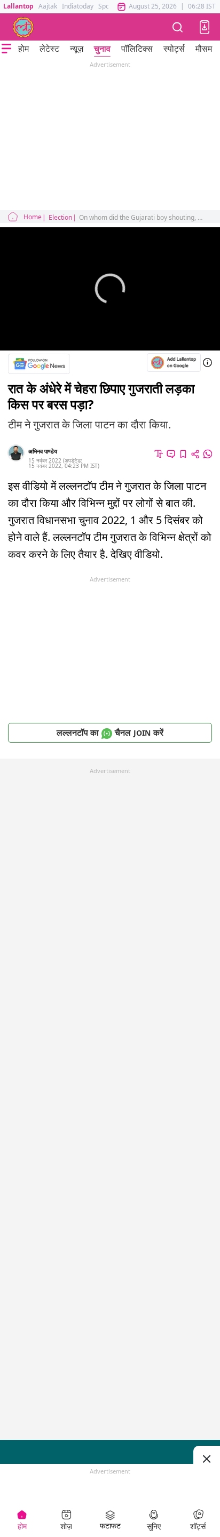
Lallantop (18, 6)
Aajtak (47, 6)
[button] (204, 27)
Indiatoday (77, 6)
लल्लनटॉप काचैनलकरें (110, 732)
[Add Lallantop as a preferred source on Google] (174, 362)
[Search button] (178, 27)
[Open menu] (6, 48)
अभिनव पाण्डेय (42, 451)
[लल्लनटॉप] (23, 27)
